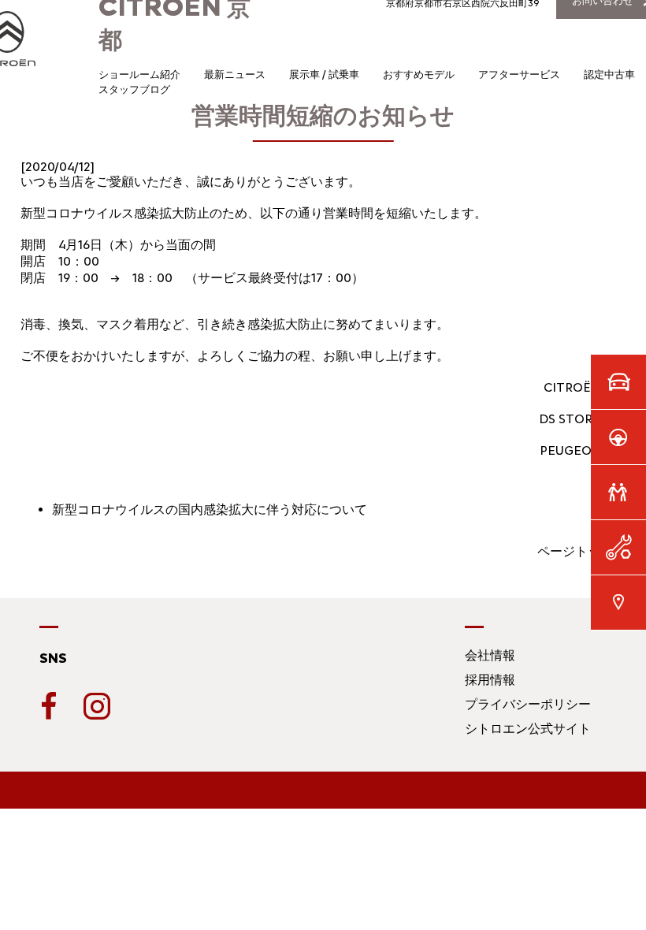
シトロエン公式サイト (528, 728)
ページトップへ (581, 551)
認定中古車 (609, 74)
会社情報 (490, 655)
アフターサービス (519, 74)
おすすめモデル (419, 74)
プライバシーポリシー (528, 704)
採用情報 (490, 679)
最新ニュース (234, 74)
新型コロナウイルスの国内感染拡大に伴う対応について (209, 509)
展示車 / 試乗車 (324, 74)
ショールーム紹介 (139, 74)
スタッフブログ (134, 89)
